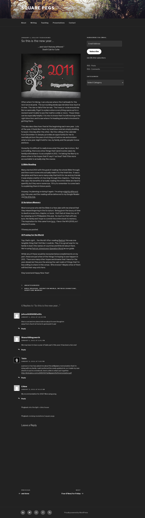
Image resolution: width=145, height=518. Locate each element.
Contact (72, 23)
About (23, 23)
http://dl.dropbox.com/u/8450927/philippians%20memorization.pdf (46, 373)
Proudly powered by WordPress (76, 512)
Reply (23, 329)
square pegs (38, 7)
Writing (33, 23)
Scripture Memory (33, 290)
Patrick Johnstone (66, 288)
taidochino (45, 37)
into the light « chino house (39, 407)
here (53, 221)
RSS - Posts (91, 66)
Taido (24, 358)
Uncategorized (32, 285)
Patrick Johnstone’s (40, 248)
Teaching (44, 23)
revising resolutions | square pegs (41, 416)
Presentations (59, 23)
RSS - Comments (93, 69)
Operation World (56, 248)
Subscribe (94, 51)
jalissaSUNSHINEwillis (31, 314)
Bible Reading (31, 288)
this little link (29, 197)
